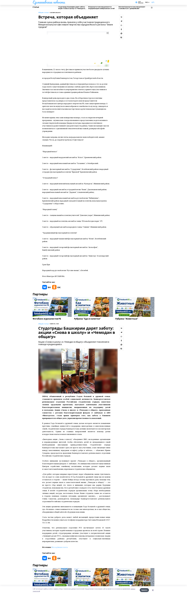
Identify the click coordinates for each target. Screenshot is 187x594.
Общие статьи (43, 12)
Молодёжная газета (60, 547)
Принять (144, 590)
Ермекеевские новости (49, 2)
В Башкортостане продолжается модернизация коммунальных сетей (101, 7)
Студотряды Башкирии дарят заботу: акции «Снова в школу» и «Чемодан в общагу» (71, 7)
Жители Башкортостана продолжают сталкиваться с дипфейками (131, 7)
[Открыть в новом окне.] (46, 287)
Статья (36, 7)
